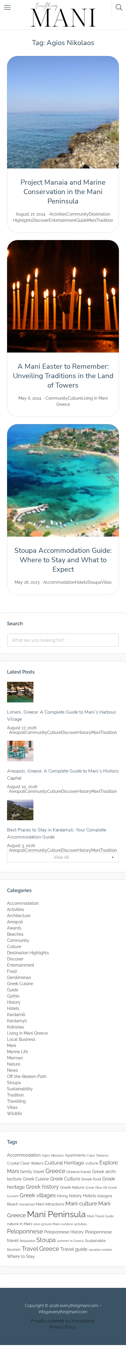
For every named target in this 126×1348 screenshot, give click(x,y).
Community (78, 214)
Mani (91, 220)
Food (12, 971)
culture (91, 1163)
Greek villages (38, 1195)
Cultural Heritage (64, 1163)
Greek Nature (72, 1187)
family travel (32, 1171)
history (75, 1195)
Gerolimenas (19, 977)
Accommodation (59, 582)
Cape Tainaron (97, 1155)
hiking (62, 1196)
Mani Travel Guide (100, 1216)
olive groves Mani (46, 1224)
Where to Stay (21, 1256)
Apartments (75, 1155)
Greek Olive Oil (96, 1187)
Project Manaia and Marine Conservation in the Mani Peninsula (63, 192)
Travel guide (73, 1249)
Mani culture (81, 1203)
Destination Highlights (28, 952)
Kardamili (16, 1014)
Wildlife (14, 1113)
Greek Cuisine (20, 983)
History (84, 732)
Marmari (15, 1058)
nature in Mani (19, 1224)
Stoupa (94, 582)
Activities (58, 214)
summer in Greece (70, 1241)
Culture (75, 398)
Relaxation (27, 1241)
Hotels (81, 582)
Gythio (13, 996)
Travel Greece (40, 1248)
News (12, 1070)
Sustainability (20, 1088)
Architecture (18, 915)
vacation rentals (100, 1249)
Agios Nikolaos (53, 1155)
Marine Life (17, 1051)
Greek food (91, 1179)
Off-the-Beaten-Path (26, 1076)
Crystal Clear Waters (25, 1163)
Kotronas (15, 1027)
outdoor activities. (74, 1224)
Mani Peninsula (56, 1214)
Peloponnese (25, 1231)
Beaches (15, 934)
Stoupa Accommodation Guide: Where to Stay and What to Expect (63, 560)
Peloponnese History (64, 1232)
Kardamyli (17, 1020)
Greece (55, 1171)
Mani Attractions (50, 1204)
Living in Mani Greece (27, 1033)
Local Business (21, 1039)
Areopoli (17, 732)
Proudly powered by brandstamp (63, 1321)
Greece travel (79, 1172)
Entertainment (62, 220)
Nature (13, 1064)
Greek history (42, 1187)
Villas (106, 582)
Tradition (104, 220)
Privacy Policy (63, 1327)
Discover (41, 220)
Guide (81, 220)
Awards (14, 928)
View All (61, 857)
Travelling (16, 1101)
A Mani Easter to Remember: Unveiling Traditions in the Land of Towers (63, 376)
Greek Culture (65, 1179)
